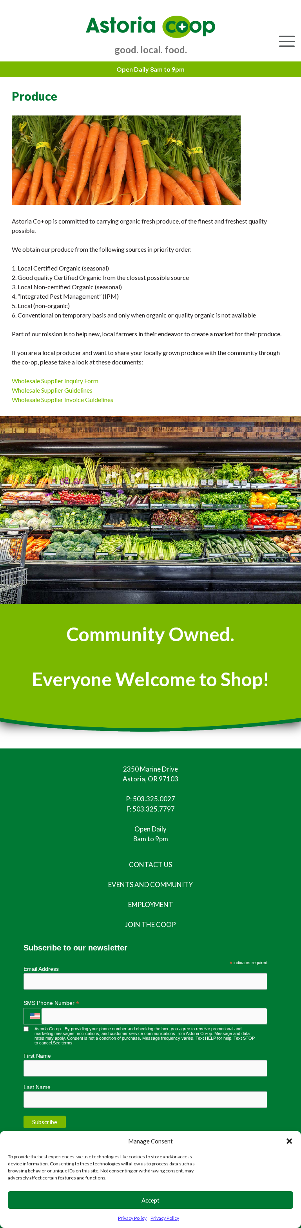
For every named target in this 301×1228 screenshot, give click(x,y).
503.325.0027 (154, 799)
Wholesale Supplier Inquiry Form (55, 380)
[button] (289, 1141)
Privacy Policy (132, 1218)
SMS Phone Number (51, 1003)
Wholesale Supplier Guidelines (52, 390)
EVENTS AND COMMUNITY (150, 884)
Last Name (37, 1087)
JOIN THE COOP (150, 924)
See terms (63, 1042)
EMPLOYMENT (150, 904)
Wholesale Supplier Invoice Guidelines (62, 399)
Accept (150, 1200)
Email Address (41, 969)
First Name (37, 1056)
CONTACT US (150, 864)
